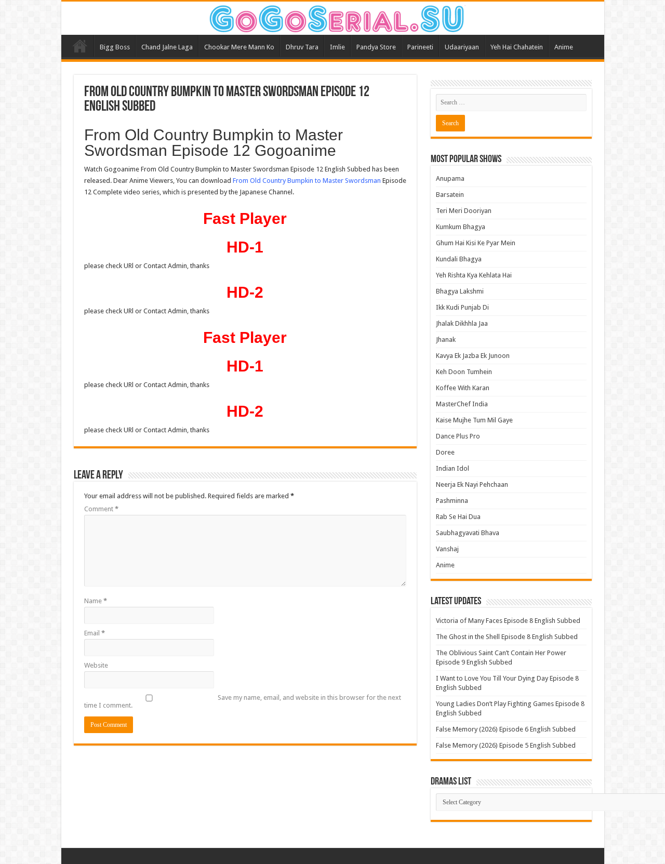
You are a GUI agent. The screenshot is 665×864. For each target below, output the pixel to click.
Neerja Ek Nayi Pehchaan (472, 484)
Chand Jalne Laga (167, 47)
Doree (445, 452)
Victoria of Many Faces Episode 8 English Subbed (508, 620)
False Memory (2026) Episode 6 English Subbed (506, 729)
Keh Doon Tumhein (464, 372)
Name (95, 601)
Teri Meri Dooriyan (463, 211)
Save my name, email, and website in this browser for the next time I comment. (242, 701)
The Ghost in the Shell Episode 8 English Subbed (507, 637)
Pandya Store (376, 47)
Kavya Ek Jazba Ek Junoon (473, 356)
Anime (563, 47)
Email (94, 633)
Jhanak (446, 339)
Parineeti (420, 47)
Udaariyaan (462, 47)
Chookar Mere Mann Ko (239, 47)
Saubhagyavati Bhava (467, 533)
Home (80, 46)
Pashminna (452, 500)
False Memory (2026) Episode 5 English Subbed (506, 745)
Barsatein (450, 194)
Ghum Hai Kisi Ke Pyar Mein (475, 243)
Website (96, 665)
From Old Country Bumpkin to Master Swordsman (307, 180)
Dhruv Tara (302, 47)
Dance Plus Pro (458, 436)
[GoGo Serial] (332, 16)
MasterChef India (462, 404)
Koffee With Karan (462, 388)
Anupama (450, 178)
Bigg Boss (115, 47)
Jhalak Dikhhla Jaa (462, 323)
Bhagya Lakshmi (460, 291)
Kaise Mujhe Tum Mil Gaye (474, 420)
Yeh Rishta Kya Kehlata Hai (474, 275)
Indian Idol (452, 468)
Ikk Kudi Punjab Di (462, 307)
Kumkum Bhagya (460, 227)
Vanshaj (447, 549)
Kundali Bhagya (459, 259)
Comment (101, 509)
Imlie (337, 47)
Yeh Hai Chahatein (516, 47)
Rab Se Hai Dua (458, 517)
